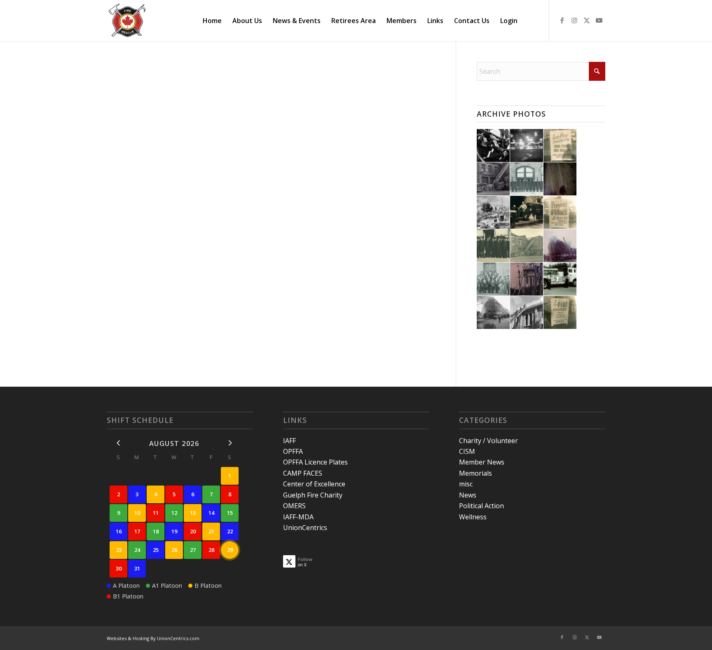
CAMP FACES (302, 473)
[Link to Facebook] (562, 20)
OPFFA (293, 451)
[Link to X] (587, 20)
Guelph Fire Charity (312, 495)
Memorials (475, 473)
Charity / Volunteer (488, 440)
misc (466, 483)
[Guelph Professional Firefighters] (128, 20)
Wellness (473, 516)
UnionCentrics (305, 527)
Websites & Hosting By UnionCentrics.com (153, 638)
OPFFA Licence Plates (315, 462)
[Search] (531, 20)
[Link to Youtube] (599, 20)
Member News (481, 462)
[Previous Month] (118, 443)
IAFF (289, 440)
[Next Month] (230, 443)
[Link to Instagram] (574, 20)
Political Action (481, 505)
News (467, 495)
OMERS (294, 505)
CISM (467, 451)
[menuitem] (212, 20)
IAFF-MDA (298, 516)
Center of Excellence (314, 483)
